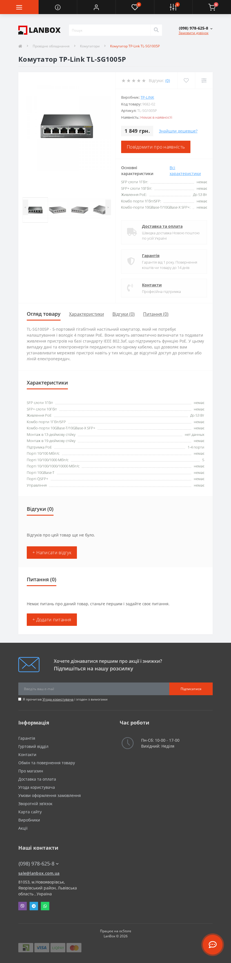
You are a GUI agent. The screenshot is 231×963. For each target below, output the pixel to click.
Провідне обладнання (51, 46)
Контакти (152, 285)
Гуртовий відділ (33, 746)
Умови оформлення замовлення (49, 795)
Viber (22, 906)
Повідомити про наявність (156, 147)
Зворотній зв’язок (35, 803)
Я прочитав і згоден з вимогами (65, 699)
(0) (167, 80)
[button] (96, 7)
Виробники (29, 820)
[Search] (156, 30)
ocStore (125, 931)
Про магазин (30, 771)
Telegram (34, 906)
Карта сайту (30, 811)
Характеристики (86, 314)
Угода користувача (58, 699)
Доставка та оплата (162, 226)
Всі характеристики (185, 170)
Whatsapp (45, 906)
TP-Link (147, 97)
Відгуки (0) (123, 314)
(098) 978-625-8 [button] (36, 863)
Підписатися (191, 688)
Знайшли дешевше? (178, 131)
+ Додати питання (51, 620)
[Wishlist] (186, 80)
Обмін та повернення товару (46, 762)
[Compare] (204, 80)
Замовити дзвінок (193, 32)
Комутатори (90, 46)
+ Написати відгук (51, 552)
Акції (23, 828)
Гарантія (150, 255)
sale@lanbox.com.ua (38, 873)
